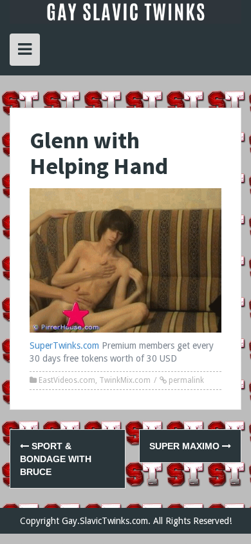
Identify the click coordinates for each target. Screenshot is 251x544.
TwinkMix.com (125, 380)
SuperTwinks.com (64, 345)
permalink (185, 380)
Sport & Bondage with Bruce (55, 459)
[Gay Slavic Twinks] (125, 11)
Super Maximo (185, 446)
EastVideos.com (67, 380)
